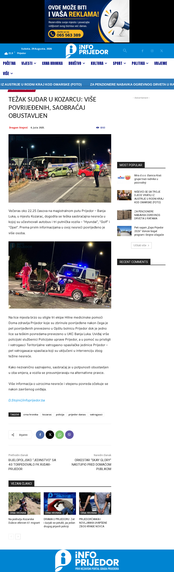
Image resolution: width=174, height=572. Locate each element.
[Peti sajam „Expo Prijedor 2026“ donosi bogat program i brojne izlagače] (124, 231)
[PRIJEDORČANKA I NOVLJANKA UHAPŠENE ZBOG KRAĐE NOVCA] (95, 503)
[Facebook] (142, 51)
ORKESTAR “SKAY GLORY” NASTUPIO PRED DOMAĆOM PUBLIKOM (91, 464)
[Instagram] (152, 51)
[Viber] (69, 434)
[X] (161, 51)
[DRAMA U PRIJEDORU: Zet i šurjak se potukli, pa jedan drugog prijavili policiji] (60, 503)
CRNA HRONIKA (18, 512)
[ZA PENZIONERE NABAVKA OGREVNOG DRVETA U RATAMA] (124, 215)
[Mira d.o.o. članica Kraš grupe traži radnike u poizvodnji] (124, 179)
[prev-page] (11, 536)
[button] (125, 51)
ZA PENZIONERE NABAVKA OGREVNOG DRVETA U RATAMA (147, 215)
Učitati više (139, 245)
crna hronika (30, 414)
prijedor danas (77, 414)
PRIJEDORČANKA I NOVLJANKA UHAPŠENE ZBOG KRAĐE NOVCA (93, 523)
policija (60, 414)
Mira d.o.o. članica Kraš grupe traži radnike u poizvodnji (147, 179)
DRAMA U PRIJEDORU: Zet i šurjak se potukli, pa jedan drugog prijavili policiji (59, 523)
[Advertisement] (141, 121)
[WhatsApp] (59, 434)
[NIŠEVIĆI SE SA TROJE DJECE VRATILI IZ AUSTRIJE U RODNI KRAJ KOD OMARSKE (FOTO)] (124, 195)
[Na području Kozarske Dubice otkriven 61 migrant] (24, 503)
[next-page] (18, 536)
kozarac (47, 414)
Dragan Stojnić (18, 127)
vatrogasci (96, 414)
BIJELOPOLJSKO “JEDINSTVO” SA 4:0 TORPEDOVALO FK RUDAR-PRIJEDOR (32, 464)
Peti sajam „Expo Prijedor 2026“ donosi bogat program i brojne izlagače (149, 231)
